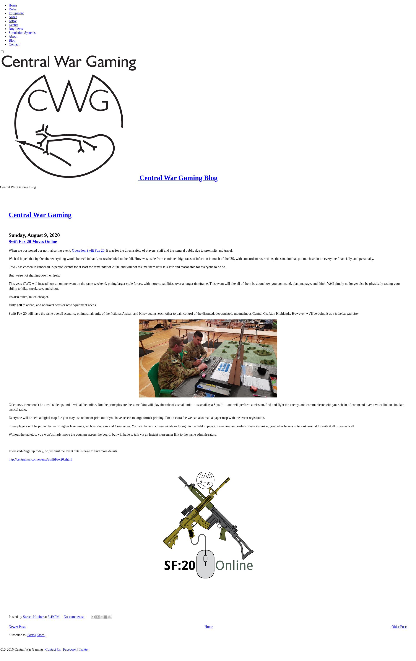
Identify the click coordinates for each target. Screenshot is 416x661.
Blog (12, 40)
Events (13, 25)
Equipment (16, 13)
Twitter (84, 649)
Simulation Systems (22, 32)
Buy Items (16, 29)
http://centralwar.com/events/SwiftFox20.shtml (40, 459)
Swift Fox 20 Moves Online (33, 241)
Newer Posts (17, 626)
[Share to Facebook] (106, 617)
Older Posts (399, 626)
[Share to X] (101, 617)
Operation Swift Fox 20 (88, 250)
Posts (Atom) (36, 635)
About (13, 36)
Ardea (13, 17)
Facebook (69, 649)
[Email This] (93, 617)
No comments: (74, 617)
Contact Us (53, 649)
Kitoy (12, 21)
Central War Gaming (40, 215)
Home (13, 5)
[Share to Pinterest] (110, 617)
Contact (14, 44)
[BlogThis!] (97, 617)
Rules (12, 9)
